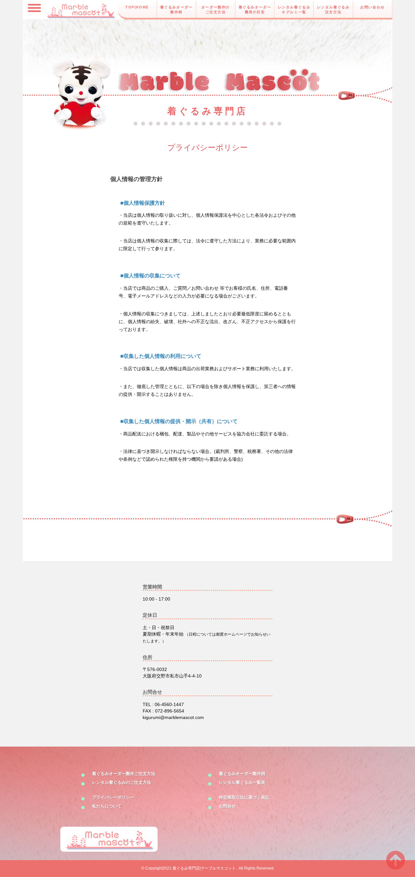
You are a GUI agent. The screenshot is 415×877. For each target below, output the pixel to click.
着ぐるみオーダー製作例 (176, 9)
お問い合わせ (372, 7)
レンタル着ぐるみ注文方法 (333, 9)
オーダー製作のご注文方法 (215, 9)
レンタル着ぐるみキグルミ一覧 (294, 9)
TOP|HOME (137, 7)
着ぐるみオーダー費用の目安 (255, 9)
